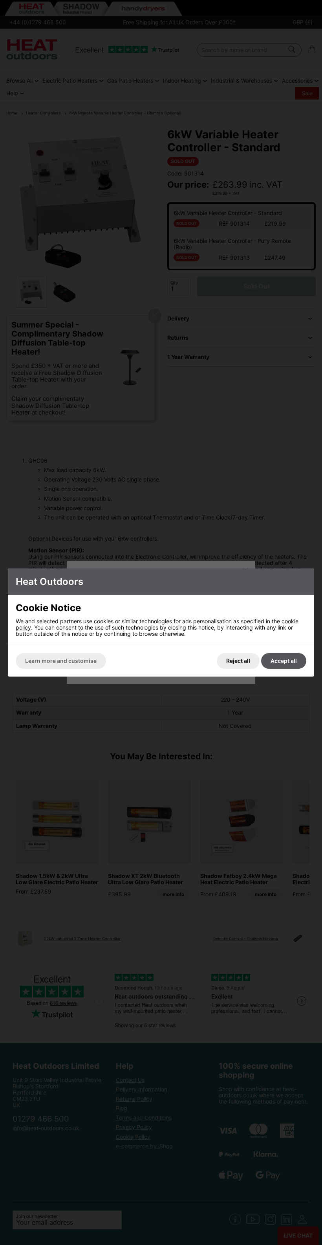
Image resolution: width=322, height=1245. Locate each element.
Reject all (238, 660)
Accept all (284, 660)
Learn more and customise (61, 660)
